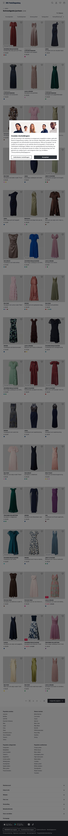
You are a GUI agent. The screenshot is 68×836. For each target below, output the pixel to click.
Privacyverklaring (16, 152)
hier (40, 150)
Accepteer (45, 157)
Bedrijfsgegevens (25, 152)
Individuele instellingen (21, 157)
